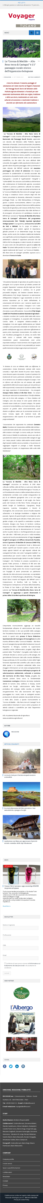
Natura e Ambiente (34, 77)
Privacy (5, 1185)
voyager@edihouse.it (23, 1106)
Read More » (7, 906)
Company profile (8, 1159)
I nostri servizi (7, 1163)
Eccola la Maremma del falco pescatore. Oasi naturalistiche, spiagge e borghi (19, 809)
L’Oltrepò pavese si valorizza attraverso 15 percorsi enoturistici (22, 5)
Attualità (8, 866)
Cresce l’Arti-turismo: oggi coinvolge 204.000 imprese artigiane (21, 887)
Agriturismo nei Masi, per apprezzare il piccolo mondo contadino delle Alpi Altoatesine (20, 842)
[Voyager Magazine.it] (21, 17)
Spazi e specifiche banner (11, 1168)
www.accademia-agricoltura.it (12, 718)
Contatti (5, 1181)
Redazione (7, 77)
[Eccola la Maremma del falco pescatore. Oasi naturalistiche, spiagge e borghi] (21, 794)
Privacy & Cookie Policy (21, 1200)
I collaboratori (7, 1172)
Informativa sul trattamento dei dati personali (22, 964)
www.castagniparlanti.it (32, 668)
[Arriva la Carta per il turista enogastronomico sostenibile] (21, 761)
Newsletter (6, 1177)
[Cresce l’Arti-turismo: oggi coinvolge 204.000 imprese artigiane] (21, 874)
